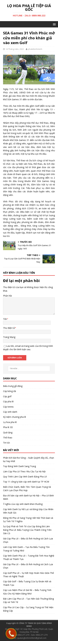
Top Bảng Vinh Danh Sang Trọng (19, 466)
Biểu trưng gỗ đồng (12, 386)
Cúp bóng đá (9, 391)
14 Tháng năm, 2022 (15, 49)
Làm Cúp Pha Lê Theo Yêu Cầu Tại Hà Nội (24, 471)
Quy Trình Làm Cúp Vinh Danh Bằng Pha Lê (25, 476)
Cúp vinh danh (10, 411)
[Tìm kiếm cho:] (29, 368)
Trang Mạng (9, 337)
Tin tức (6, 442)
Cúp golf (7, 396)
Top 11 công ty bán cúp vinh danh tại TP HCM (26, 481)
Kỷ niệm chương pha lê (14, 416)
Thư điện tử (9, 327)
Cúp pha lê (8, 401)
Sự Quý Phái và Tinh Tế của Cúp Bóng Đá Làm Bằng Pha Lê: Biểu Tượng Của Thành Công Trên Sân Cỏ (27, 530)
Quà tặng (7, 432)
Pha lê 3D (8, 427)
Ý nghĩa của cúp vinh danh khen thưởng (23, 504)
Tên (5, 318)
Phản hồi (7, 295)
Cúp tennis (8, 406)
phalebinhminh (35, 49)
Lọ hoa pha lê (10, 422)
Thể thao (7, 437)
